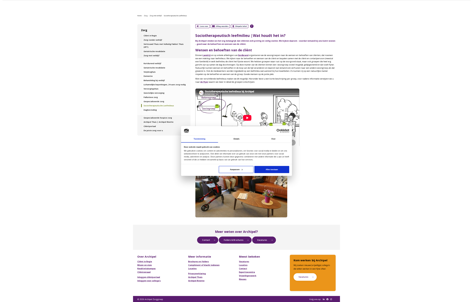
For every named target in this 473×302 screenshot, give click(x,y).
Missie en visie (144, 265)
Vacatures (262, 240)
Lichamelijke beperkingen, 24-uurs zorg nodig (165, 84)
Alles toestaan (272, 169)
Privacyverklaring (197, 273)
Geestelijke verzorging (154, 93)
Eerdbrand (243, 55)
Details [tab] (237, 139)
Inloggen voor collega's (149, 280)
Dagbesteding (150, 110)
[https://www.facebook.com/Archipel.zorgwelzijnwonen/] (327, 299)
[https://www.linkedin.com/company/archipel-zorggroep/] (324, 299)
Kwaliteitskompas (146, 268)
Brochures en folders (198, 261)
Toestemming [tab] (199, 139)
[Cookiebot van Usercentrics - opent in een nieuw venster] (278, 131)
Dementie (148, 76)
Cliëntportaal (150, 126)
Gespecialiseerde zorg (154, 101)
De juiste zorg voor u (153, 130)
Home (139, 16)
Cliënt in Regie (150, 35)
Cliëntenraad (144, 272)
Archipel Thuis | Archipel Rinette (158, 122)
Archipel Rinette (196, 280)
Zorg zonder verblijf (153, 40)
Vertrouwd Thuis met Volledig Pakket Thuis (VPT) (164, 45)
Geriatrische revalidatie (154, 51)
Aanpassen (235, 169)
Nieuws (242, 279)
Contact (206, 240)
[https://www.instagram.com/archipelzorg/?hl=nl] (331, 299)
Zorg (145, 16)
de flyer (204, 82)
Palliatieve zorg (151, 97)
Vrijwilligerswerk (247, 275)
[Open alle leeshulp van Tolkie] (251, 26)
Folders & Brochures (233, 240)
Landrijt (207, 55)
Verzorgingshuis (151, 88)
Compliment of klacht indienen (204, 265)
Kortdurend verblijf (152, 63)
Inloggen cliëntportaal (148, 277)
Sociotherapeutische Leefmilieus (175, 16)
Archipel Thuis (195, 277)
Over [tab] (273, 139)
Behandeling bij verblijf (154, 80)
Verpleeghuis (150, 72)
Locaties (192, 268)
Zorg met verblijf (156, 16)
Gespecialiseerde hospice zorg (158, 117)
